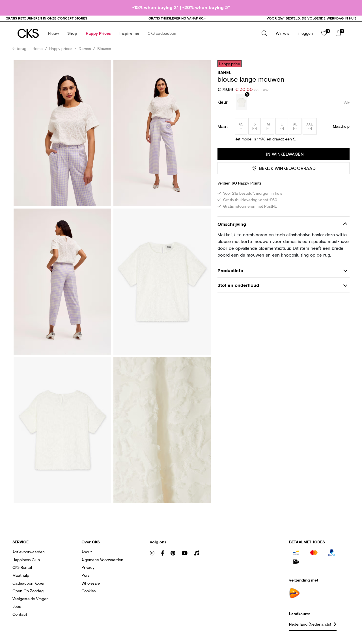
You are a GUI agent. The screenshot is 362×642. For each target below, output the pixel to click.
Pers (85, 575)
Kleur (223, 102)
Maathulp (20, 575)
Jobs (16, 606)
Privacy (87, 567)
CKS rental (22, 567)
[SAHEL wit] (241, 102)
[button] (53, 33)
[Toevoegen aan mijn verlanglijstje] (341, 63)
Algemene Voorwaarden (102, 560)
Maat (222, 126)
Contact (19, 614)
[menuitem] (53, 33)
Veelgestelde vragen (30, 599)
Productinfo (230, 270)
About (86, 552)
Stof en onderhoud (238, 285)
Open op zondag (28, 591)
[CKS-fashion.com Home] (28, 33)
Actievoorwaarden (28, 552)
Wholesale (90, 583)
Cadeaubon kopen (29, 583)
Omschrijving (231, 224)
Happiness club (26, 560)
